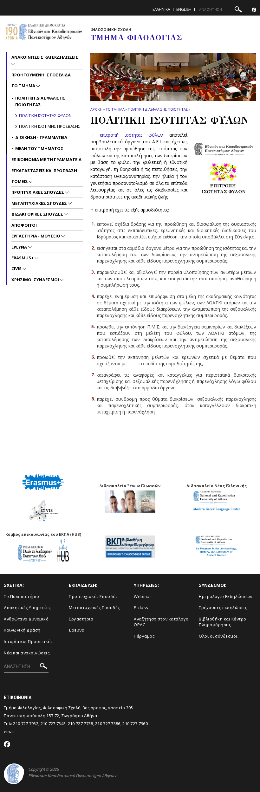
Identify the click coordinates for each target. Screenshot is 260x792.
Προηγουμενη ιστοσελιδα (41, 75)
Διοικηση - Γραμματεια (41, 137)
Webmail (143, 596)
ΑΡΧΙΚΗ (96, 109)
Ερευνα (19, 247)
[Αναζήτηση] (238, 10)
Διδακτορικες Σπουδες (37, 214)
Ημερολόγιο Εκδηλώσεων (225, 596)
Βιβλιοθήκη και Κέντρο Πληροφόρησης (222, 622)
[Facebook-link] (254, 10)
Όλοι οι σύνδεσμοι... (220, 636)
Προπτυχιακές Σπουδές (93, 596)
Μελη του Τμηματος (39, 148)
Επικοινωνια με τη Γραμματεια (46, 159)
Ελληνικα (161, 9)
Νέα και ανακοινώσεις (26, 653)
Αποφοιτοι (24, 225)
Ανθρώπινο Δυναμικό (26, 619)
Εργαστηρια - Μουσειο (36, 236)
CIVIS (17, 268)
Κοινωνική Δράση (22, 630)
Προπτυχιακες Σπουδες (38, 192)
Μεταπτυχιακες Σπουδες (39, 203)
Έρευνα (76, 630)
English (184, 9)
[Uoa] (14, 773)
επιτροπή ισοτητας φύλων (131, 135)
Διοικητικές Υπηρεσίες (27, 607)
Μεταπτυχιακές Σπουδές (94, 607)
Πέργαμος (144, 636)
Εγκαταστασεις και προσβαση (44, 170)
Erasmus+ (23, 258)
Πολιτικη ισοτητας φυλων (45, 115)
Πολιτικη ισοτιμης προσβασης (49, 126)
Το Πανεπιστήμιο (21, 596)
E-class (141, 607)
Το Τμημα (115, 109)
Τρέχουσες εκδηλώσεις (223, 607)
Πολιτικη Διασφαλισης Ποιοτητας (158, 109)
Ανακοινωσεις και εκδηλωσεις (44, 57)
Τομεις (20, 181)
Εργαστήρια (81, 619)
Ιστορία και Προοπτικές (28, 641)
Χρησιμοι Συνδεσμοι (35, 279)
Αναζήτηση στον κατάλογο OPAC (161, 622)
